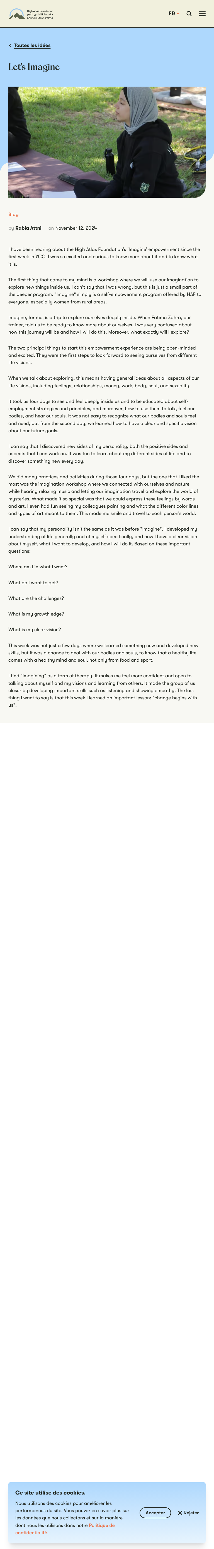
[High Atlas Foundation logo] (30, 13)
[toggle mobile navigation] (202, 13)
